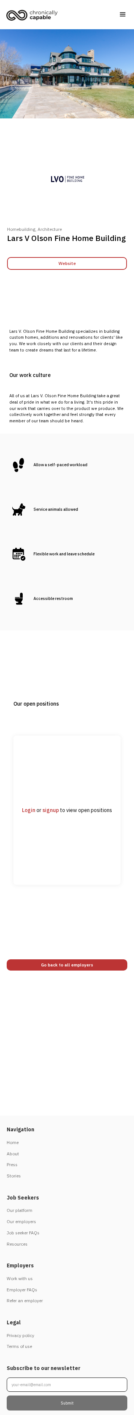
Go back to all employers (67, 965)
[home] (33, 16)
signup (50, 810)
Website (67, 263)
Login (28, 810)
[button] (123, 14)
